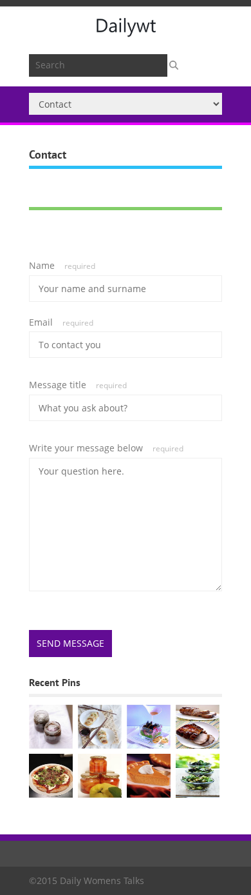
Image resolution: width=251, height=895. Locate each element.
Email (61, 322)
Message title (78, 385)
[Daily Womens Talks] (125, 31)
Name (62, 265)
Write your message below (106, 448)
